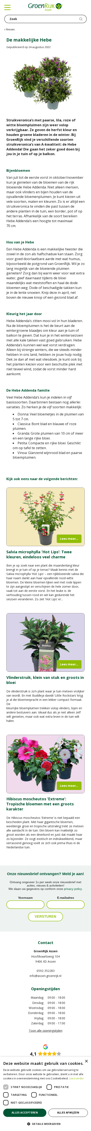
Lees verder (76, 1078)
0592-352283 (46, 971)
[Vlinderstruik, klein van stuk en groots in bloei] (45, 642)
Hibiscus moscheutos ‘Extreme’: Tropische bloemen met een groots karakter (40, 803)
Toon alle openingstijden (45, 1031)
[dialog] (45, 1094)
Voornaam (25, 897)
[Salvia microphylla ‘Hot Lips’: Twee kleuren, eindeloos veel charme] (45, 517)
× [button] (86, 1061)
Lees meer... (69, 539)
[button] (45, 1123)
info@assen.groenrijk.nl (45, 976)
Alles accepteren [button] (25, 1112)
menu (7, 7)
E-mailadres (65, 897)
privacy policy (73, 889)
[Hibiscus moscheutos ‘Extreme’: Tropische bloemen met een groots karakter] (45, 764)
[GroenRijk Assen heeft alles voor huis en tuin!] (45, 7)
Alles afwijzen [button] (68, 1112)
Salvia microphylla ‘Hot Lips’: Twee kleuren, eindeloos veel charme (39, 554)
